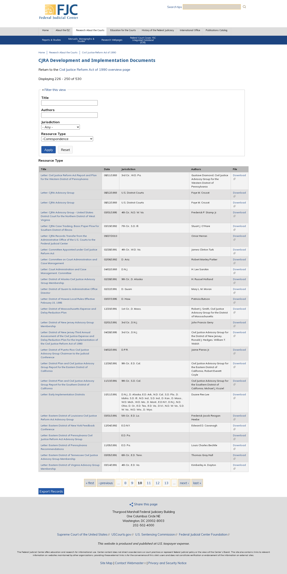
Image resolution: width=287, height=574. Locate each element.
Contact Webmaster (130, 563)
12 (157, 483)
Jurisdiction (50, 122)
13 (166, 483)
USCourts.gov (123, 534)
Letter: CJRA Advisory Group (57, 192)
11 (149, 483)
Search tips (174, 7)
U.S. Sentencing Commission (156, 534)
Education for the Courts (123, 30)
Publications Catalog (216, 30)
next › (184, 483)
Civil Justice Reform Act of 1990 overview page (94, 69)
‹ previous (106, 483)
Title (45, 98)
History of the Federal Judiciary (158, 30)
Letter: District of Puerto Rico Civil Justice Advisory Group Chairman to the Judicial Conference (65, 353)
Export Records (51, 491)
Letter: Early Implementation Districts (63, 394)
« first (90, 483)
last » (197, 483)
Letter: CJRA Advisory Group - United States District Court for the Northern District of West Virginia (68, 216)
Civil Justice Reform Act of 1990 (99, 52)
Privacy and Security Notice (167, 563)
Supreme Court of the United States (83, 534)
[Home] (58, 18)
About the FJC (63, 30)
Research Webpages (111, 39)
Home (45, 30)
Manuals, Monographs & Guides (81, 40)
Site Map (106, 563)
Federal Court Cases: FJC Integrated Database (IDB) (143, 40)
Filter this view (55, 90)
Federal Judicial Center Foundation (204, 534)
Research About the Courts (90, 30)
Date (107, 169)
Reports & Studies (51, 39)
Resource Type (53, 134)
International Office (190, 30)
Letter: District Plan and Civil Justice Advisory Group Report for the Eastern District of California (67, 367)
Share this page (145, 504)
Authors (48, 110)
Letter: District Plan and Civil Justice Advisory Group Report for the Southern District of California (67, 384)
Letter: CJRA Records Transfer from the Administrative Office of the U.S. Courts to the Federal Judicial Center (68, 239)
